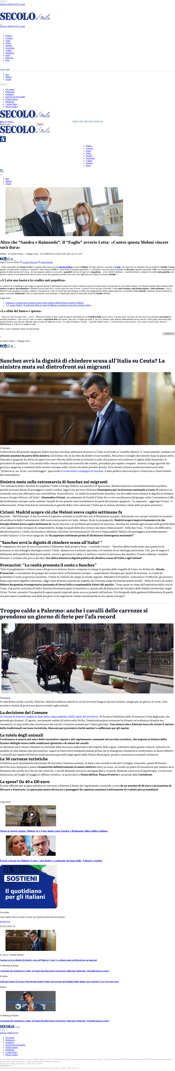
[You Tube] (3, 2)
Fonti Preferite (46, 262)
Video (8, 43)
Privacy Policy (11, 106)
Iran (7, 74)
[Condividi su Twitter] (12, 259)
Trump (8, 79)
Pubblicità (9, 102)
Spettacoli (9, 53)
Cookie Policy (11, 104)
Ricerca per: (5, 124)
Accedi (22, 4)
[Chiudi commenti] (1, 337)
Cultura (8, 50)
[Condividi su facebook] (2, 259)
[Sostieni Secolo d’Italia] (28, 908)
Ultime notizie (11, 99)
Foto (7, 60)
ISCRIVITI (5, 922)
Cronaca (9, 38)
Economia (9, 48)
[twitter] (6, 2)
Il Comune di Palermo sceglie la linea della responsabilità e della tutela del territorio (49, 716)
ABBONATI (12, 4)
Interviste (9, 58)
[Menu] (1, 135)
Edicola (3, 4)
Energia (89, 163)
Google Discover (30, 262)
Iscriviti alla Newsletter (15, 97)
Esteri (7, 40)
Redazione (10, 92)
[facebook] (1, 2)
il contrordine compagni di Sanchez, (82, 471)
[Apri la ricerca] (1, 171)
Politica (8, 35)
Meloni (8, 77)
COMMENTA (169, 334)
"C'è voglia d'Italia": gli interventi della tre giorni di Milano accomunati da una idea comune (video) (48, 305)
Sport (7, 55)
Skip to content (6, 121)
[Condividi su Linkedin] (5, 259)
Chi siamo (9, 89)
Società (8, 45)
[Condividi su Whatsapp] (9, 259)
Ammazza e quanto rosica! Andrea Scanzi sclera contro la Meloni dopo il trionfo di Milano (44, 303)
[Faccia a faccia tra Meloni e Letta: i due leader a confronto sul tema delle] (30, 855)
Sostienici (9, 94)
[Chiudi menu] (1, 24)
